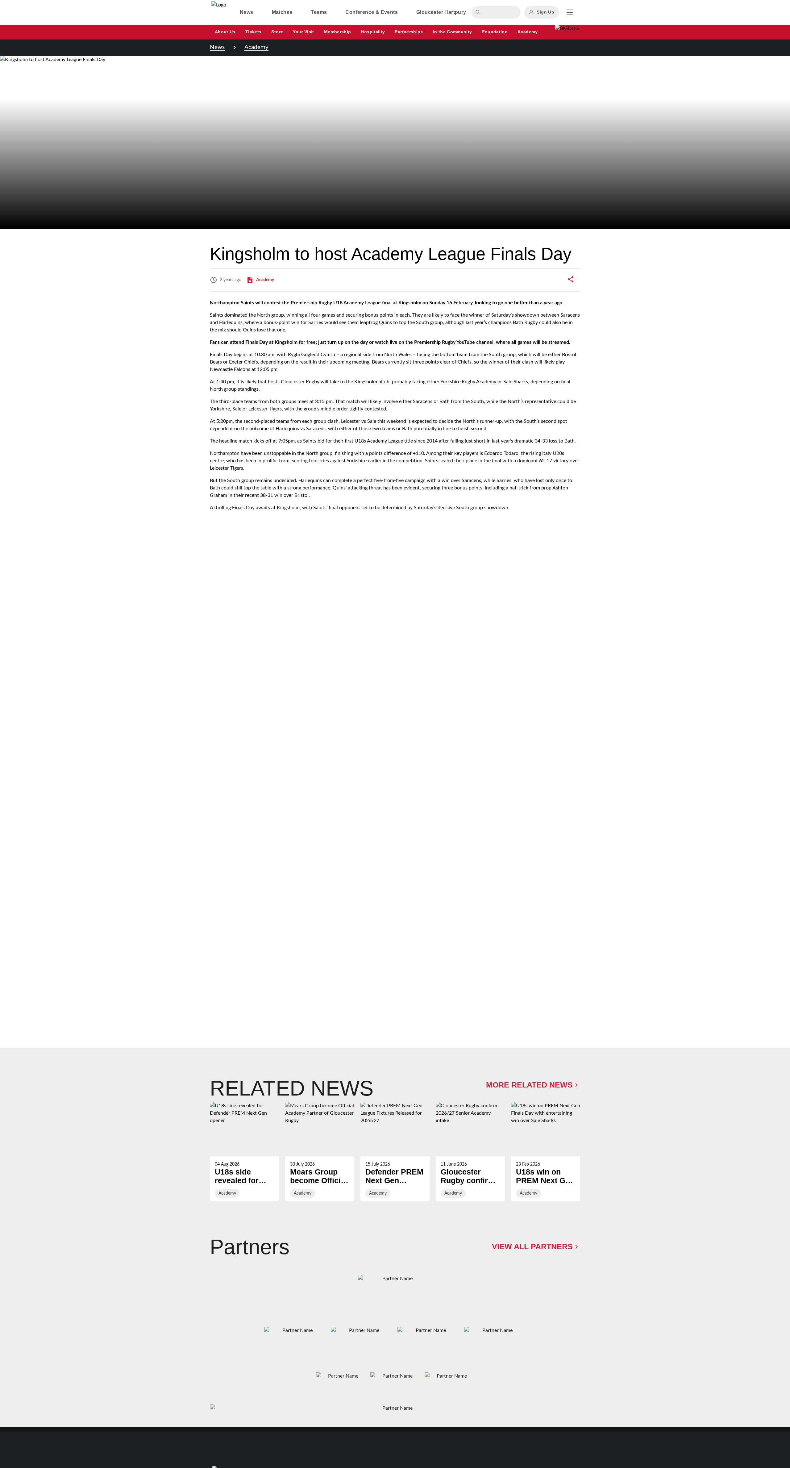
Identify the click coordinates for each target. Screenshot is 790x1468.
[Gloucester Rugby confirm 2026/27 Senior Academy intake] (470, 1151)
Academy (256, 47)
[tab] (246, 12)
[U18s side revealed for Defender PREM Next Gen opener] (244, 1151)
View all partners (532, 1246)
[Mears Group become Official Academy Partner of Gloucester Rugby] (319, 1151)
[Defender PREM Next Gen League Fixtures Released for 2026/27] (395, 1151)
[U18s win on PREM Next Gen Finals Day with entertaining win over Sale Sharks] (545, 1151)
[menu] (569, 12)
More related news (529, 1084)
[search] (479, 12)
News (217, 47)
